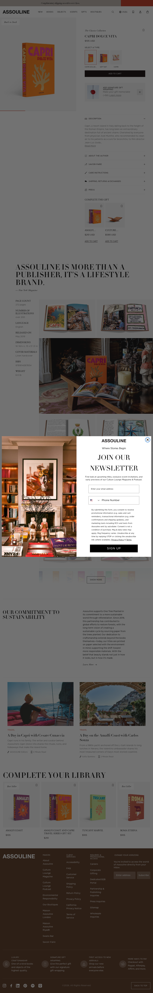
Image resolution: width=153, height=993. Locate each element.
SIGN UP (114, 548)
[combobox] (94, 500)
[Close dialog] (147, 439)
